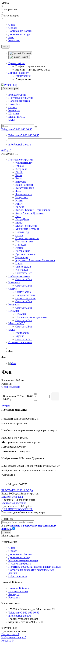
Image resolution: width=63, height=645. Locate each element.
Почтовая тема (24, 241)
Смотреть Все (23, 272)
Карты (19, 200)
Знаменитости (23, 194)
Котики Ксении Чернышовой (33, 209)
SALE (12, 119)
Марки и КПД (16, 116)
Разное (19, 247)
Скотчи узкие (23, 291)
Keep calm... (22, 169)
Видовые (20, 181)
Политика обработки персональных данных (34, 566)
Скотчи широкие (25, 298)
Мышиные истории (27, 228)
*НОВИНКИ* (24, 162)
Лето (18, 216)
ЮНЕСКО (21, 269)
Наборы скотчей (25, 295)
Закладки (13, 594)
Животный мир (24, 187)
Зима (18, 191)
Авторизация (23, 79)
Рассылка (14, 597)
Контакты (14, 40)
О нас (11, 24)
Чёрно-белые (23, 266)
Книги (19, 203)
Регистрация (22, 75)
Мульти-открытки (26, 225)
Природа (20, 244)
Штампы (13, 113)
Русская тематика (25, 254)
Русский (26, 53)
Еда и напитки (24, 184)
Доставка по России (20, 30)
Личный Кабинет (18, 588)
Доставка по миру (19, 34)
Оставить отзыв (10, 386)
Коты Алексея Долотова (29, 213)
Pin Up (19, 172)
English (24, 57)
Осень (19, 235)
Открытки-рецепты (27, 238)
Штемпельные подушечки (31, 317)
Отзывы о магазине (20, 342)
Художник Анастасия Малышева (35, 260)
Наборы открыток (19, 100)
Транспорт (21, 257)
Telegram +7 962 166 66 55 (23, 135)
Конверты (14, 110)
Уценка (19, 335)
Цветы (19, 263)
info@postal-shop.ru (19, 144)
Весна (19, 178)
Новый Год (22, 232)
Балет (18, 175)
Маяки (19, 222)
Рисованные (22, 250)
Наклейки (14, 104)
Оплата (12, 27)
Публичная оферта (19, 563)
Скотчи (12, 107)
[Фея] (12, 363)
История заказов (18, 591)
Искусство (21, 197)
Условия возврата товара (23, 560)
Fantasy (19, 165)
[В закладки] (55, 396)
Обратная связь (17, 576)
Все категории (17, 94)
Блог (11, 37)
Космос (19, 206)
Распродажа (22, 332)
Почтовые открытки (20, 97)
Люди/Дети (22, 219)
